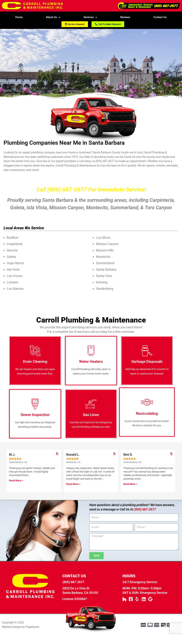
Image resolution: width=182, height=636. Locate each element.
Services (89, 17)
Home (19, 17)
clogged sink (11, 165)
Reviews (125, 17)
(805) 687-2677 (105, 161)
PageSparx (32, 627)
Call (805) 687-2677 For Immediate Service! (91, 189)
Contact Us (160, 17)
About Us (51, 17)
